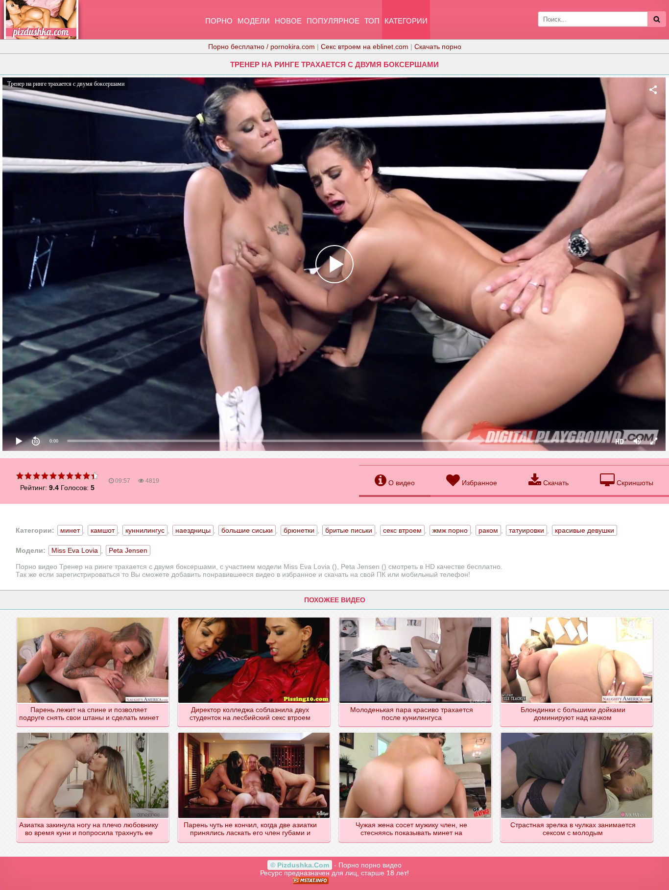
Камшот (103, 530)
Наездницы (193, 530)
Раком (488, 530)
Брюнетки (299, 530)
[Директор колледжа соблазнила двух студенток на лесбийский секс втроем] (254, 618)
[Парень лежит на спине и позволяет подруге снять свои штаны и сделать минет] (93, 618)
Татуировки (526, 530)
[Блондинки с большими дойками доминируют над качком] (577, 618)
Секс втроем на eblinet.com (364, 46)
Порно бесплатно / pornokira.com (261, 46)
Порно (219, 21)
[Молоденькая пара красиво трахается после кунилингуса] (415, 618)
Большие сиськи (247, 530)
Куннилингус (145, 530)
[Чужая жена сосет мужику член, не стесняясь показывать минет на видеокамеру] (415, 733)
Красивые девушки (584, 530)
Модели (254, 21)
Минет (70, 530)
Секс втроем (402, 530)
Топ (372, 21)
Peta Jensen (128, 550)
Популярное (333, 21)
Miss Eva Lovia (74, 550)
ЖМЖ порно (450, 530)
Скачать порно (437, 46)
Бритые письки (348, 530)
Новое (288, 21)
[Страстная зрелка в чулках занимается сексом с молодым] (577, 733)
